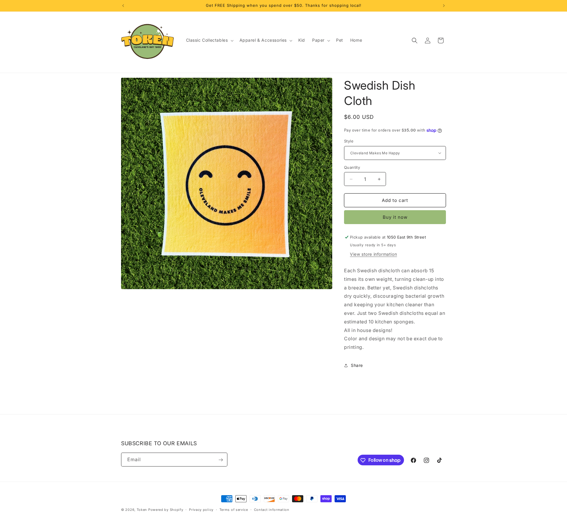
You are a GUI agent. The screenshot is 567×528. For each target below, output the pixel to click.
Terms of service (233, 509)
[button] (209, 40)
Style (348, 141)
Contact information (271, 509)
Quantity (352, 167)
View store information (373, 254)
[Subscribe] (220, 460)
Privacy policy (201, 509)
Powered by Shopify (165, 510)
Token (142, 510)
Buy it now (395, 217)
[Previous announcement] (123, 5)
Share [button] (357, 365)
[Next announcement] (443, 5)
